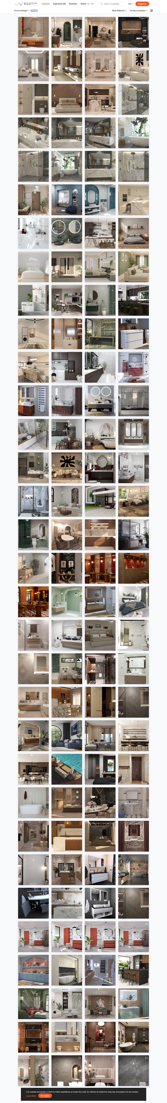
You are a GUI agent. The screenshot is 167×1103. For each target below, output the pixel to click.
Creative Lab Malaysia (32, 45)
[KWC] (33, 233)
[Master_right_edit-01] (100, 668)
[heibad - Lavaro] (100, 869)
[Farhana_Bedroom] (133, 601)
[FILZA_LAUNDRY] (66, 367)
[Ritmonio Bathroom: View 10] (133, 166)
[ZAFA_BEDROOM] (100, 769)
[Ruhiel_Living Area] (100, 32)
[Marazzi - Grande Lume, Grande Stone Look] (66, 65)
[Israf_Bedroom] (66, 99)
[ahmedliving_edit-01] (33, 668)
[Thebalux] (33, 735)
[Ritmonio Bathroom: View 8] (133, 99)
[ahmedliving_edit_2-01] (133, 702)
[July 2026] (133, 936)
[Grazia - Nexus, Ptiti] (133, 802)
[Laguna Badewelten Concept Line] (33, 903)
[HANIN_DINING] (100, 1003)
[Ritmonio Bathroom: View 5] (66, 132)
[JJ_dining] (66, 702)
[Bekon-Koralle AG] (100, 601)
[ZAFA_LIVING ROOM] (100, 735)
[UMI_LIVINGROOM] (33, 65)
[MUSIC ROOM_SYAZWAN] (100, 1037)
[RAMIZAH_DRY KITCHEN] (33, 970)
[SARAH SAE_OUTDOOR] (66, 769)
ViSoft (26, 950)
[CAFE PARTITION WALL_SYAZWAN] (100, 568)
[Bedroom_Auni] (133, 233)
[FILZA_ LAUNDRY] (100, 367)
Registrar (142, 4)
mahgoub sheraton (64, 347)
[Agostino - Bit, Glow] (66, 802)
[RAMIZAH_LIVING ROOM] (66, 501)
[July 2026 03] (100, 936)
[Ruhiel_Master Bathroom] (33, 467)
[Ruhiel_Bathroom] (66, 32)
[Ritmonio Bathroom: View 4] (33, 132)
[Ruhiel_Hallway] (33, 836)
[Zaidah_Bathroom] (33, 32)
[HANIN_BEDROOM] (100, 434)
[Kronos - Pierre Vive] (33, 802)
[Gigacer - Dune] (33, 1037)
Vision (83, 3)
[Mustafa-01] (133, 1070)
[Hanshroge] (133, 333)
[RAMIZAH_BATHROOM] (100, 199)
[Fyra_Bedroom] (33, 266)
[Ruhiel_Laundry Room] (33, 333)
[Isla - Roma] (66, 970)
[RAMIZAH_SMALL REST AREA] (66, 199)
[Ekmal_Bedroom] (100, 836)
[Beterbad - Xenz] (133, 869)
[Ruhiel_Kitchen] (133, 32)
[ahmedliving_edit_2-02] (133, 903)
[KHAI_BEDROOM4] (100, 635)
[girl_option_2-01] (100, 1070)
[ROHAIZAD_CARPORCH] (100, 501)
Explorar (46, 3)
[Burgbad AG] (66, 400)
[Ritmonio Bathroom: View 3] (100, 132)
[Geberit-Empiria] (133, 367)
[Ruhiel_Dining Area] (100, 802)
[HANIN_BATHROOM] (100, 300)
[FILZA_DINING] (133, 300)
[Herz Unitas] (133, 534)
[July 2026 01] (33, 936)
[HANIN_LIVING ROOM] (66, 1003)
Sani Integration (130, 112)
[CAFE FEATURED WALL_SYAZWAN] (133, 568)
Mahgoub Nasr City (31, 682)
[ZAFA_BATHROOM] (133, 769)
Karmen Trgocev (97, 983)
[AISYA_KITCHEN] (33, 367)
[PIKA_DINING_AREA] (66, 534)
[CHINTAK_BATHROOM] (66, 1037)
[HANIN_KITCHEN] (100, 233)
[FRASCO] (66, 233)
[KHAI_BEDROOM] (100, 266)
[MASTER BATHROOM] (66, 333)
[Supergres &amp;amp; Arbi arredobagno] (100, 970)
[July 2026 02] (66, 936)
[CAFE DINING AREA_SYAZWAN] (33, 601)
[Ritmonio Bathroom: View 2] (133, 132)
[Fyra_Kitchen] (33, 769)
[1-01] (33, 869)
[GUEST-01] (33, 1070)
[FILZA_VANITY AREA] (133, 434)
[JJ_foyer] (100, 702)
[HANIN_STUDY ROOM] (66, 300)
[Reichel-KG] (33, 434)
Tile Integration (63, 79)
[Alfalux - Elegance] (100, 333)
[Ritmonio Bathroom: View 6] (100, 166)
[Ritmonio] (33, 300)
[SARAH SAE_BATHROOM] (33, 635)
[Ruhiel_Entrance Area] (66, 568)
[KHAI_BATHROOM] (33, 534)
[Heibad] (100, 400)
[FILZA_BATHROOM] (100, 467)
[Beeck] (66, 903)
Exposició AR (59, 3)
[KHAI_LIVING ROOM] (133, 266)
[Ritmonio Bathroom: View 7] (66, 166)
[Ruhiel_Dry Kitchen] (66, 869)
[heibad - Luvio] (100, 903)
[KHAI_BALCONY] (66, 266)
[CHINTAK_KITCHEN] (66, 836)
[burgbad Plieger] (133, 1003)
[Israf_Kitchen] (100, 534)
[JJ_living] (133, 65)
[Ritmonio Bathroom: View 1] (33, 166)
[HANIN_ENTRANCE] (33, 199)
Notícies (73, 3)
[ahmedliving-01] (66, 1070)
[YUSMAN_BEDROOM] (133, 501)
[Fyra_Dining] (133, 735)
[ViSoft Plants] (66, 735)
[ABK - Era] (100, 65)
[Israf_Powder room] (133, 836)
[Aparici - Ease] (33, 568)
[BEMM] (33, 400)
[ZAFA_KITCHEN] (133, 199)
